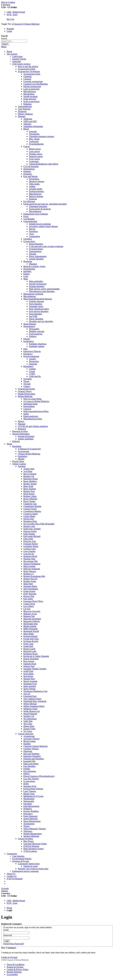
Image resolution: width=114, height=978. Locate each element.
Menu (3, 47)
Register (10, 28)
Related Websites (14, 972)
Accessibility (12, 974)
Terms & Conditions (15, 964)
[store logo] (25, 24)
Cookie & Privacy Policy (18, 969)
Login (9, 31)
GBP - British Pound (16, 12)
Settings (4, 891)
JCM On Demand (14, 878)
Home (9, 51)
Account (5, 888)
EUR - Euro (12, 14)
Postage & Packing (15, 967)
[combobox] (14, 41)
